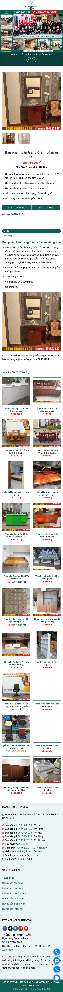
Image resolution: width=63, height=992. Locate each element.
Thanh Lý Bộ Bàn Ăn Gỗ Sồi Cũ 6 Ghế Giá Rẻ (16, 451)
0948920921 (20, 582)
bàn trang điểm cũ (33, 355)
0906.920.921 (22, 843)
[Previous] (7, 101)
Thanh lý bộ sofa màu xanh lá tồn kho (46, 705)
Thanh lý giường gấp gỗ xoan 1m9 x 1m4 (47, 493)
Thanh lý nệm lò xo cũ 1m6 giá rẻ (16, 493)
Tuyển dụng (8, 877)
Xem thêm (7, 949)
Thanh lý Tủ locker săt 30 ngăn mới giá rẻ (16, 620)
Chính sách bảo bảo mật (14, 893)
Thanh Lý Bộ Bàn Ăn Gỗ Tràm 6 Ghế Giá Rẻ (47, 451)
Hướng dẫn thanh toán (13, 903)
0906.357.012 (25, 840)
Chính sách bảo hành (12, 883)
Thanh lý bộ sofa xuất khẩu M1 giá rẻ (47, 746)
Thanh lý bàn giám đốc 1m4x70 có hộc (47, 535)
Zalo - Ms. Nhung (16, 207)
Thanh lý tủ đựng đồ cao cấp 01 (47, 663)
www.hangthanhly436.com (28, 851)
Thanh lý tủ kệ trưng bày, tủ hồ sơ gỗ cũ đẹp (47, 620)
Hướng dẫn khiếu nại (12, 908)
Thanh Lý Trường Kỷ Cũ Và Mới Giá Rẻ (16, 577)
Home (14, 54)
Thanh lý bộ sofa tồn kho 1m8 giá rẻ (47, 577)
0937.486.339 (40, 847)
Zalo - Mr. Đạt (46, 207)
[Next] (56, 101)
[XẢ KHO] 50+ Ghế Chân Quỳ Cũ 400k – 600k (16, 746)
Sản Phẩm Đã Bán (43, 54)
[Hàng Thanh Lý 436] (31, 5)
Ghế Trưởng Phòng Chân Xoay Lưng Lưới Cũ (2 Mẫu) (16, 705)
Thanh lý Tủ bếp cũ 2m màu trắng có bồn (16, 409)
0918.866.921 (25, 836)
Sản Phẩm (25, 54)
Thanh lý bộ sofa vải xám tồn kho (47, 788)
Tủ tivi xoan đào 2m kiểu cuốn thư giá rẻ (47, 409)
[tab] (31, 231)
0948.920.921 (25, 825)
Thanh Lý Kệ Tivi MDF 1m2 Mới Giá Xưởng (16, 663)
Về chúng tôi (9, 236)
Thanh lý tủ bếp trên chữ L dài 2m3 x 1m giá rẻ (16, 788)
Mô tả (6, 231)
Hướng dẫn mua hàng (13, 898)
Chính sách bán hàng (12, 888)
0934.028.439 (25, 828)
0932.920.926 (25, 832)
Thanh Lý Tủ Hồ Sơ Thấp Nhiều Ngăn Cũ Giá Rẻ (16, 535)
